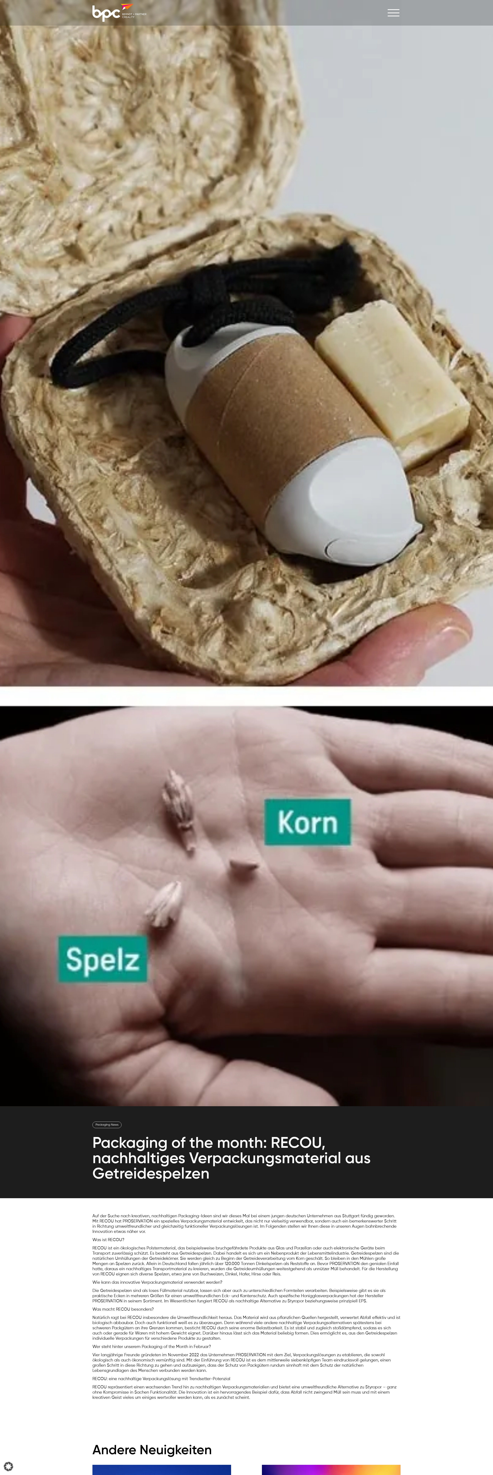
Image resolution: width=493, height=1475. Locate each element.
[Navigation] (394, 13)
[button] (8, 1466)
